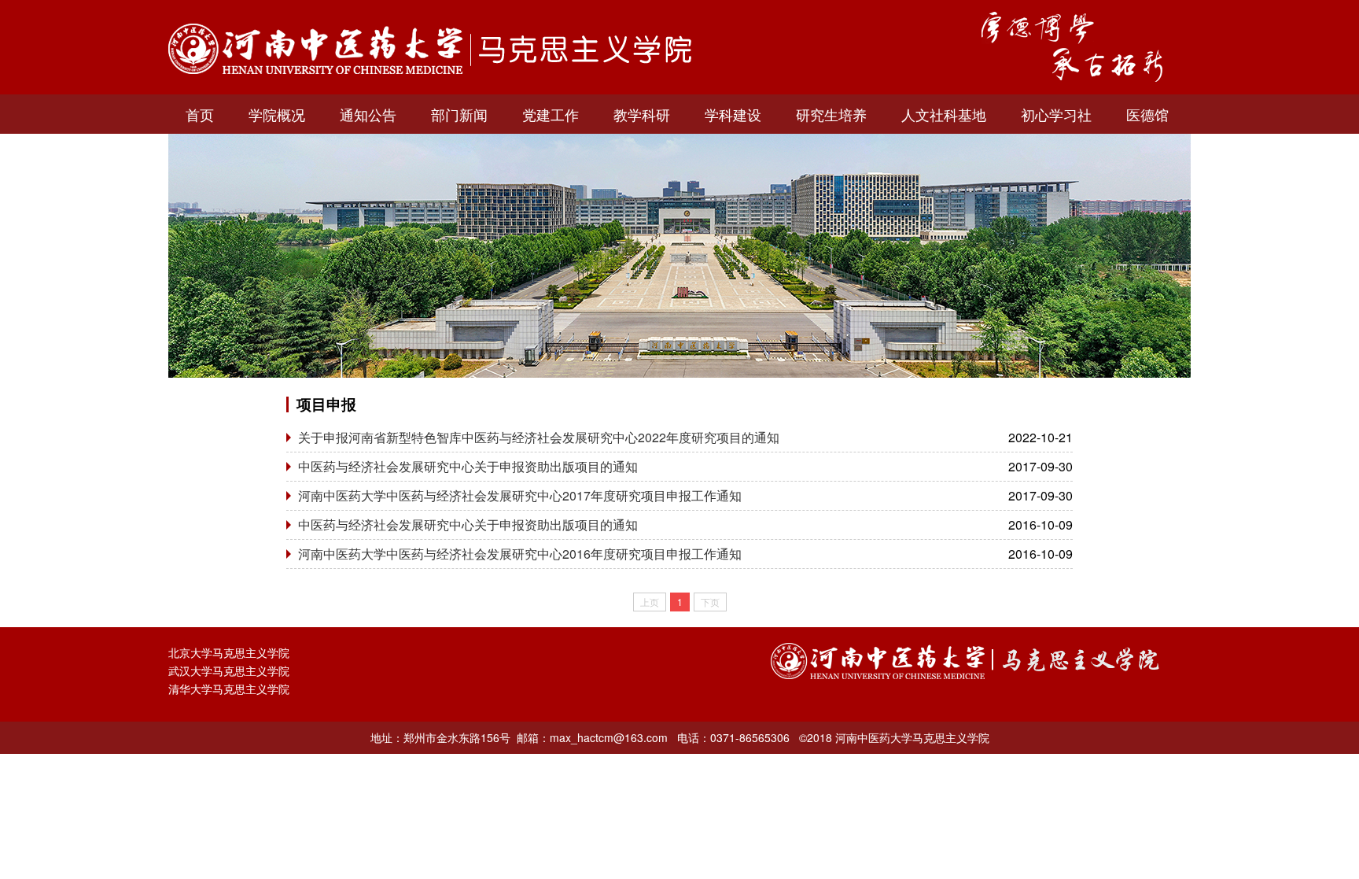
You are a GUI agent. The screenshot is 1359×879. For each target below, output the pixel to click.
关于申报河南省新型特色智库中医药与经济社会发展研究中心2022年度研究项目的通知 (538, 437)
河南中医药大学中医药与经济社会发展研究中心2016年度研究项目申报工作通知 (520, 554)
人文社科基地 (943, 114)
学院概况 (277, 114)
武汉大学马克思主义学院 (228, 670)
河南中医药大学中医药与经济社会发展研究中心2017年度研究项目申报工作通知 (520, 495)
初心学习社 (1056, 114)
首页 (200, 114)
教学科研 (641, 114)
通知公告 (368, 114)
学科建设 (733, 114)
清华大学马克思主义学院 (228, 688)
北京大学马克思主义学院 (228, 652)
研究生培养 (831, 114)
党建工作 (550, 114)
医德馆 (1147, 114)
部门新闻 (459, 114)
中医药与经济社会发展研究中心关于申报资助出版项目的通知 (468, 466)
